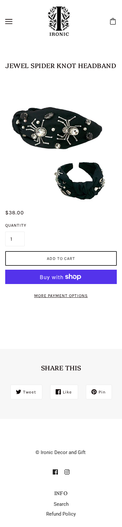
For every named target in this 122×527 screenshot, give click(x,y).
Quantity (15, 225)
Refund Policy (61, 514)
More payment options (61, 295)
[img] (55, 471)
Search (61, 504)
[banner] (59, 21)
